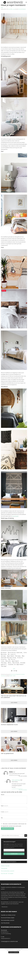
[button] (26, 2)
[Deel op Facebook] (13, 670)
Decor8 (8, 661)
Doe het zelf (13, 674)
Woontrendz (22, 9)
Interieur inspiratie (5, 865)
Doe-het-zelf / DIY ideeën (7, 873)
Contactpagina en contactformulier (9, 941)
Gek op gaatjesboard (7, 753)
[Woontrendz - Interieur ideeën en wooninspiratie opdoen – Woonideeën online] (13, 2)
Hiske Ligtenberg (16, 780)
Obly (9, 662)
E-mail (2, 811)
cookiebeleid (18, 950)
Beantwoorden (23, 776)
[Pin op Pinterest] (16, 670)
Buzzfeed (16, 662)
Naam (2, 805)
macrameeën (15, 516)
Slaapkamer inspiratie (20, 674)
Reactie (2, 794)
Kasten (14, 675)
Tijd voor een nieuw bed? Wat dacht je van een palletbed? (13, 696)
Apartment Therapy (14, 656)
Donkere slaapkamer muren (9, 724)
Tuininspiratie (4, 868)
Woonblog (3, 675)
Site (2, 817)
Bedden (10, 675)
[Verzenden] (25, 835)
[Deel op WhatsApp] (11, 670)
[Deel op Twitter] (14, 670)
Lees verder (14, 702)
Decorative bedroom (15, 652)
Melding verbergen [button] (13, 952)
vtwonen (10, 664)
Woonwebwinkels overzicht (7, 871)
